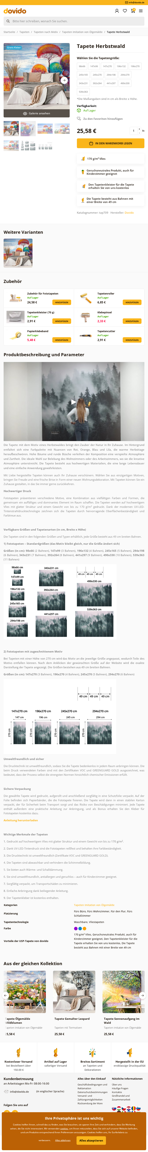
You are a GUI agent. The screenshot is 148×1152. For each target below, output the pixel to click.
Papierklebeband (37, 331)
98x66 (82, 66)
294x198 (111, 74)
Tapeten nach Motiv (46, 32)
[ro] (133, 1108)
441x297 (111, 83)
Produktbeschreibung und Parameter (44, 354)
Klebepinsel (104, 312)
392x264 (97, 83)
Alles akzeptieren (91, 1140)
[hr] (129, 1108)
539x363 (83, 91)
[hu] (119, 1108)
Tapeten (24, 32)
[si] (138, 1108)
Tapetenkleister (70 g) (40, 312)
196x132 (121, 66)
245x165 (83, 74)
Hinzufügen (61, 302)
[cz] (124, 1108)
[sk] (114, 1108)
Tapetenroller (105, 293)
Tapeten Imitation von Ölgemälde (82, 32)
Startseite (9, 32)
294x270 (125, 74)
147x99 (94, 66)
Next (64, 80)
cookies (64, 1128)
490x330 (125, 83)
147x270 (107, 66)
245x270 (97, 74)
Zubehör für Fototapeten (42, 293)
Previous (5, 995)
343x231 (83, 83)
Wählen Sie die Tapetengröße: (98, 58)
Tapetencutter (106, 331)
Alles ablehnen (63, 1140)
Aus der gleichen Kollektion (33, 963)
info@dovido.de (19, 1091)
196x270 (135, 66)
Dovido (129, 212)
